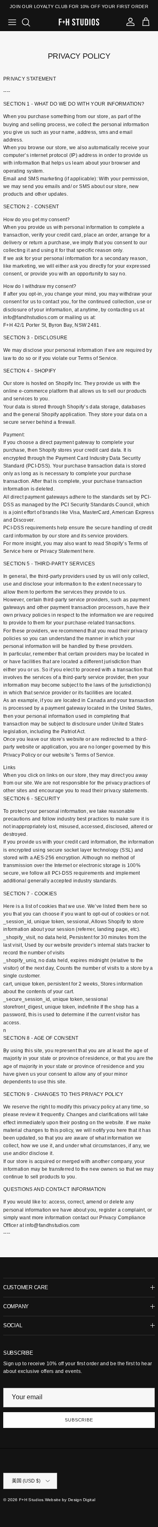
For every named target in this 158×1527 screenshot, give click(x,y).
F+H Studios (31, 1499)
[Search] (30, 22)
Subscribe (79, 1419)
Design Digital (81, 1499)
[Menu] (12, 22)
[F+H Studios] (79, 22)
